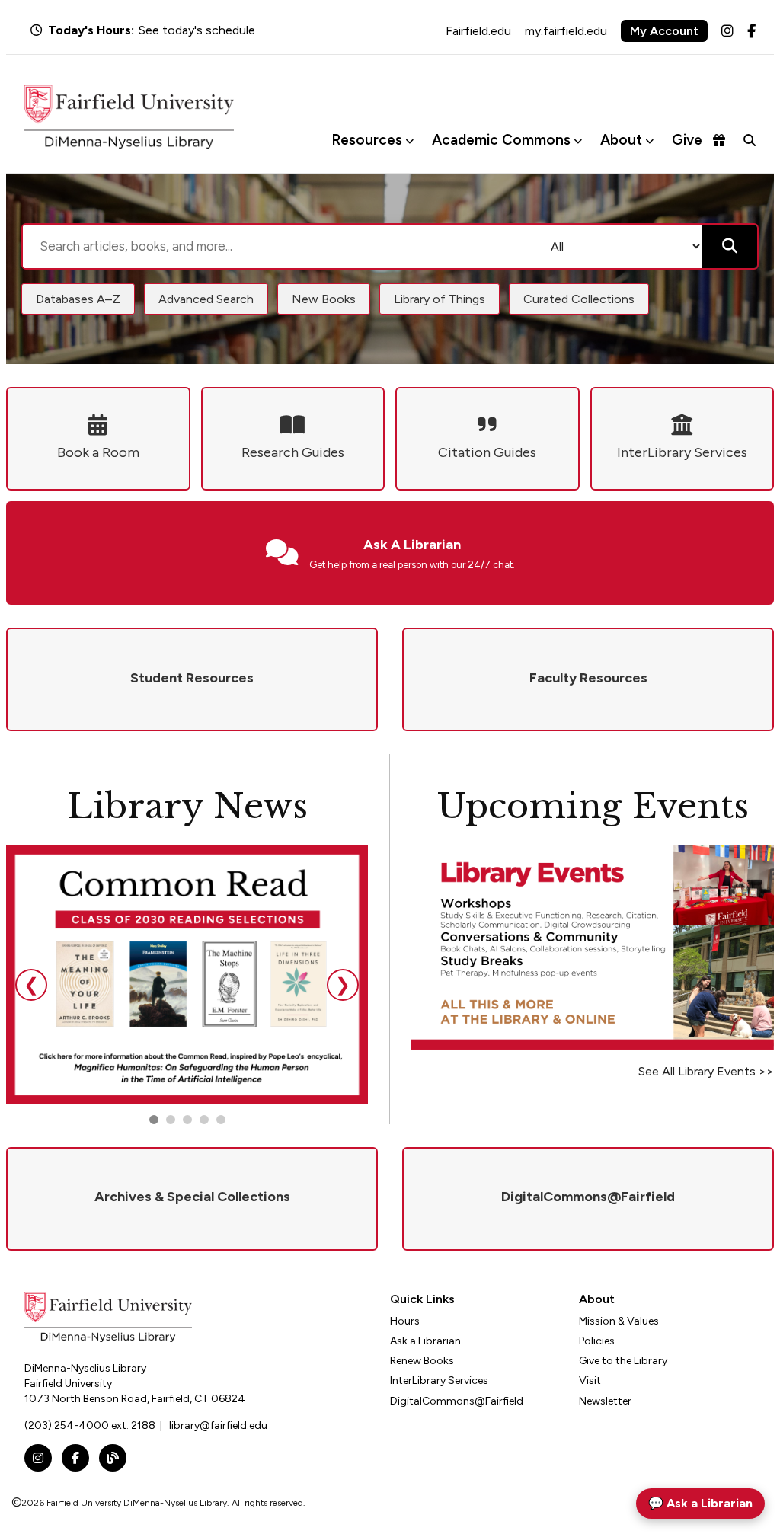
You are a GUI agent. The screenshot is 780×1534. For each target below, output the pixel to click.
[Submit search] (729, 246)
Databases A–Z (78, 299)
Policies (597, 1340)
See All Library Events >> (706, 1071)
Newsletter (605, 1401)
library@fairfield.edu (218, 1425)
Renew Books (422, 1360)
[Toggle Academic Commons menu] (578, 140)
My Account (664, 31)
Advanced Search (206, 299)
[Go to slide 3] (187, 1119)
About (621, 140)
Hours (405, 1321)
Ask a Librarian (425, 1340)
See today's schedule (197, 30)
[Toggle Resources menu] (409, 140)
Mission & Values (619, 1321)
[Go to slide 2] (170, 1119)
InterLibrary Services (439, 1380)
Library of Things (439, 299)
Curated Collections (579, 299)
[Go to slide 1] (153, 1119)
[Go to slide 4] (220, 1119)
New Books (324, 299)
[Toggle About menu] (649, 140)
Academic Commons (501, 140)
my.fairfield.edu (566, 31)
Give (687, 140)
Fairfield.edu (478, 31)
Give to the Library (623, 1360)
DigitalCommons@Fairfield (456, 1401)
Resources (366, 140)
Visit (590, 1380)
